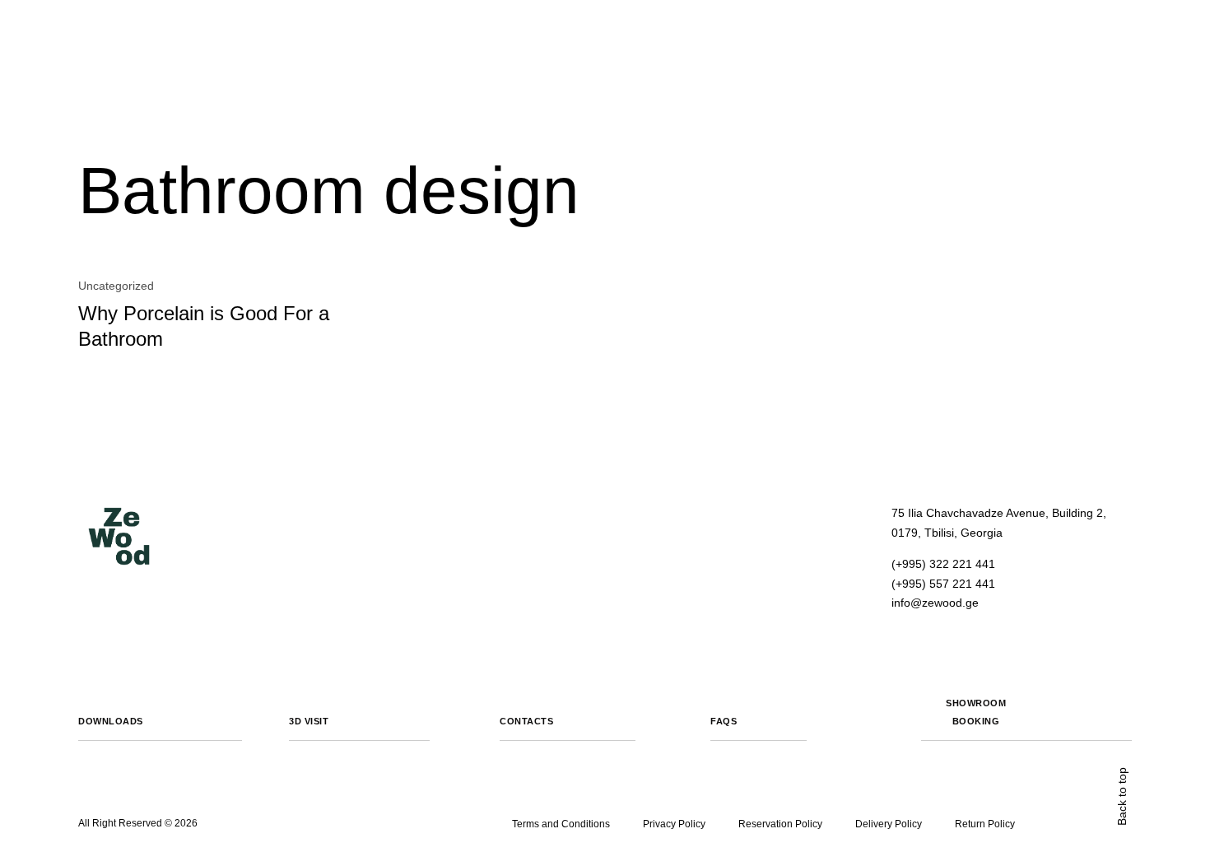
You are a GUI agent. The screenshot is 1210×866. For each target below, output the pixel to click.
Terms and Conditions (561, 824)
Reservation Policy (780, 824)
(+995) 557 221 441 (943, 583)
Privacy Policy (674, 824)
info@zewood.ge (935, 602)
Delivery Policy (888, 824)
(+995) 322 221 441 (943, 563)
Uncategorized (116, 285)
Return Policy (985, 824)
